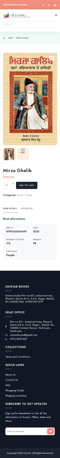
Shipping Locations (16, 395)
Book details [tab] (10, 208)
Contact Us (11, 380)
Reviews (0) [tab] (26, 208)
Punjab (28, 195)
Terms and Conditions (17, 357)
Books (20, 195)
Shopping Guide (14, 390)
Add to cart (26, 185)
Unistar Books (13, 295)
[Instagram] (49, 5)
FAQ (7, 385)
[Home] (4, 38)
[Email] (55, 5)
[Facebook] (43, 5)
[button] (51, 58)
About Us (10, 374)
